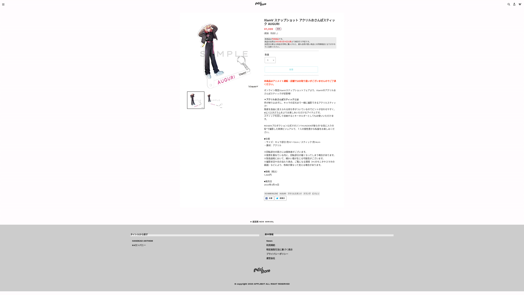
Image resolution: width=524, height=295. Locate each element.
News (269, 241)
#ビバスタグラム (272, 112)
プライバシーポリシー (277, 254)
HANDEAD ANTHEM (142, 241)
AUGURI (283, 194)
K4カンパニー (139, 245)
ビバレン (315, 194)
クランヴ (307, 194)
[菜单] (3, 4)
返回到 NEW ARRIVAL (263, 222)
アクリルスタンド (295, 194)
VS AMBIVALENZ (271, 194)
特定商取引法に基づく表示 (279, 249)
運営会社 (270, 258)
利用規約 (270, 245)
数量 (267, 54)
